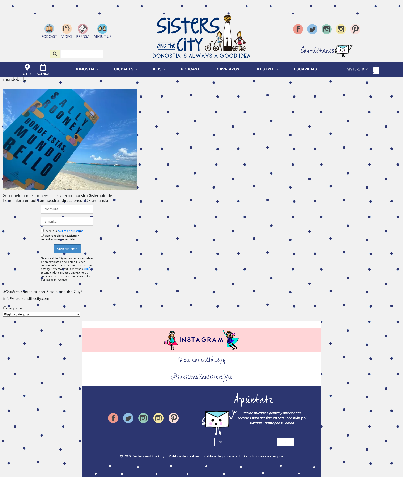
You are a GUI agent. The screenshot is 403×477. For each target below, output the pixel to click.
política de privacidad (71, 231)
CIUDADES (124, 69)
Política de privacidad (222, 456)
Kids (157, 69)
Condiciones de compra (263, 456)
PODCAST (190, 69)
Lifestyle (265, 69)
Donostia (85, 69)
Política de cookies (184, 456)
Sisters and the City (149, 456)
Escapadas (306, 69)
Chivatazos (227, 69)
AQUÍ (86, 269)
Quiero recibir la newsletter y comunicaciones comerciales (60, 237)
